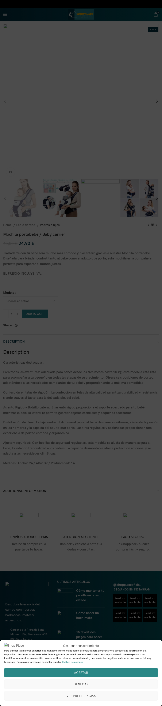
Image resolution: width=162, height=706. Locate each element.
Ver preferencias (81, 696)
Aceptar (81, 673)
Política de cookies (72, 662)
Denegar (81, 684)
